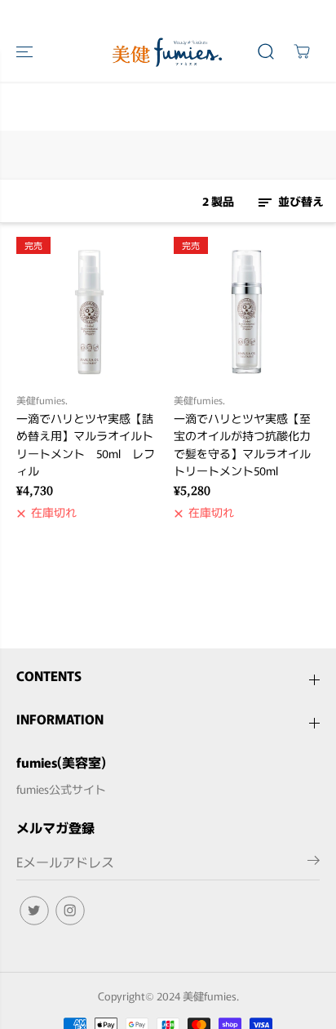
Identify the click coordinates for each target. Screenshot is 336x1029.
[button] (26, 52)
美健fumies (210, 996)
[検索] (266, 51)
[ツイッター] (34, 911)
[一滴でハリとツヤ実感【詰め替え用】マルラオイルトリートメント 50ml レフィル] (89, 310)
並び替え (300, 201)
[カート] (302, 51)
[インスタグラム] (70, 911)
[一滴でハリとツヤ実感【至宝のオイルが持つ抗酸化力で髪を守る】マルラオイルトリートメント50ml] (247, 310)
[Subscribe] (313, 862)
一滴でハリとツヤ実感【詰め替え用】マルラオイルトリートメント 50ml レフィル (85, 444)
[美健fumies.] (168, 52)
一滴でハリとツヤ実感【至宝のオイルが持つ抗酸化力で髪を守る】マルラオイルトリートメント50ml (242, 444)
